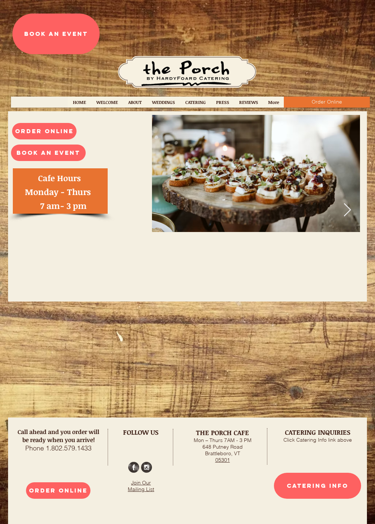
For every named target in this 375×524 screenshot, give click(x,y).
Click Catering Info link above (317, 440)
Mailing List (141, 489)
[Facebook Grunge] (133, 467)
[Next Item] (347, 210)
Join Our (141, 482)
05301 (222, 460)
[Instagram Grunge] (146, 467)
